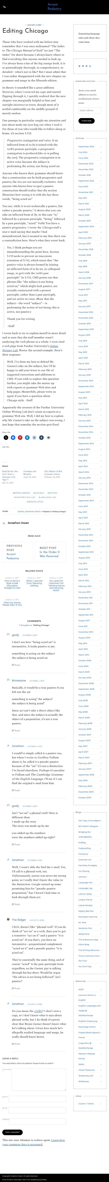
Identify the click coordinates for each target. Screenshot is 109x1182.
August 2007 (84, 740)
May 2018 (82, 266)
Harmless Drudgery (87, 865)
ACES (81, 989)
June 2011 (82, 626)
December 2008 (86, 683)
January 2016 (84, 375)
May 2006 (83, 780)
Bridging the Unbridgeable (85, 834)
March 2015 (83, 409)
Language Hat (85, 882)
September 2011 (85, 615)
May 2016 (82, 352)
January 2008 (84, 729)
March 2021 (83, 203)
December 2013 (85, 483)
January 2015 (84, 420)
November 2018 (85, 249)
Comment (6, 1070)
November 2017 (85, 283)
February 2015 (84, 415)
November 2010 (85, 632)
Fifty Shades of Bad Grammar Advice (53, 473)
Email (4, 1109)
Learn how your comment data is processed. (33, 1142)
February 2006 (85, 786)
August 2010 (84, 637)
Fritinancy (83, 854)
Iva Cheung (83, 871)
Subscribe (87, 121)
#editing (52, 493)
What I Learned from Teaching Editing (34, 583)
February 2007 (85, 763)
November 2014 (85, 432)
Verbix (81, 1064)
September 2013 (86, 500)
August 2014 (84, 449)
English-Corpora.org (87, 1021)
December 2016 (85, 312)
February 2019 (85, 238)
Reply (17, 665)
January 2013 (84, 529)
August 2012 (84, 558)
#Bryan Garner (21, 493)
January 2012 (84, 592)
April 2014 (83, 466)
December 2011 (85, 597)
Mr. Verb (82, 922)
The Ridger (19, 919)
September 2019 (86, 226)
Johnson (82, 877)
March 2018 (83, 272)
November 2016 (85, 318)
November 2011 (85, 603)
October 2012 (84, 546)
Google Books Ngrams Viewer (89, 1035)
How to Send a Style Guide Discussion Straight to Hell (12, 584)
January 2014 (84, 478)
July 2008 (83, 700)
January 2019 (84, 243)
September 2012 (86, 552)
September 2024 (86, 146)
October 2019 (84, 221)
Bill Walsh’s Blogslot (88, 826)
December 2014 (85, 426)
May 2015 (82, 398)
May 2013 (82, 512)
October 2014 (84, 438)
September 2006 (86, 775)
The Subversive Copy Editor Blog (88, 942)
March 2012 (83, 580)
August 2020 (84, 209)
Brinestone (19, 680)
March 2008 (84, 717)
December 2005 (86, 792)
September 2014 (86, 443)
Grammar (29, 512)
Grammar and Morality (29, 473)
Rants (37, 512)
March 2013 (83, 523)
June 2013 (83, 506)
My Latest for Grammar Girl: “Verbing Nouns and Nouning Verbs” (56, 585)
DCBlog (82, 842)
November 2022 (85, 169)
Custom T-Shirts (86, 1103)
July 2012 (82, 563)
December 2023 (85, 163)
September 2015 (86, 386)
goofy (15, 635)
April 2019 (83, 232)
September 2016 (86, 329)
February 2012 (84, 586)
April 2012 (83, 575)
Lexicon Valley (85, 894)
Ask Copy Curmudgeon (89, 820)
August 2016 (84, 335)
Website (5, 1119)
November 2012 (85, 540)
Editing (21, 512)
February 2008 (85, 723)
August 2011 (84, 620)
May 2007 (83, 746)
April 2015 (83, 403)
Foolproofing (84, 848)
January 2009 (84, 677)
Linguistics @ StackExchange (85, 1045)
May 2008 (83, 712)
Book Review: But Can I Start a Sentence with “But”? (10, 475)
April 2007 (83, 752)
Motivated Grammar (88, 917)
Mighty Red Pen (86, 911)
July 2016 (82, 341)
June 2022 (83, 186)
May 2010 (82, 643)
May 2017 (82, 301)
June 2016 (83, 346)
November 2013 (85, 489)
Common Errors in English (87, 997)
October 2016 (84, 323)
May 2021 (82, 198)
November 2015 (85, 380)
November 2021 (85, 192)
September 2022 (86, 181)
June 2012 (83, 569)
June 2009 (83, 666)
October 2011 (84, 609)
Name (5, 1098)
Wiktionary (83, 1081)
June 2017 (83, 295)
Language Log (85, 888)
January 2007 (84, 769)
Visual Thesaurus (86, 1070)
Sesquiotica (83, 934)
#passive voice (35, 502)
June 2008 (83, 706)
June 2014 (83, 455)
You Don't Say (84, 966)
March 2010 (83, 655)
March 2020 (83, 215)
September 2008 (86, 689)
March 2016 (83, 363)
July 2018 (82, 261)
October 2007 (84, 735)
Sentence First (85, 928)
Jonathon (18, 746)
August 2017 (84, 289)
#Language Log (47, 497)
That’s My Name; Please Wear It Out (12, 603)
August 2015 (84, 392)
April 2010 (83, 649)
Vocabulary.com (85, 1075)
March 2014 (83, 472)
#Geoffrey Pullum (24, 497)
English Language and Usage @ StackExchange (89, 1011)
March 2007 (84, 757)
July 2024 (82, 152)
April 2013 (83, 518)
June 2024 (83, 158)
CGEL (38, 1011)
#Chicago (38, 493)
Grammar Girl (84, 859)
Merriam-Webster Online (86, 1056)
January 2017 (84, 306)
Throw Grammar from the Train (88, 958)
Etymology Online (87, 1027)
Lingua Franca (85, 899)
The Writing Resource (88, 950)
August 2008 (84, 695)
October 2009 (84, 660)
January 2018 (84, 278)
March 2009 (84, 672)
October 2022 (84, 175)
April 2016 (83, 358)
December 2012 (85, 535)
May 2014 (82, 460)
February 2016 (85, 369)
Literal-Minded (85, 905)
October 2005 (84, 797)
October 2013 (84, 495)
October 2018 (84, 255)
